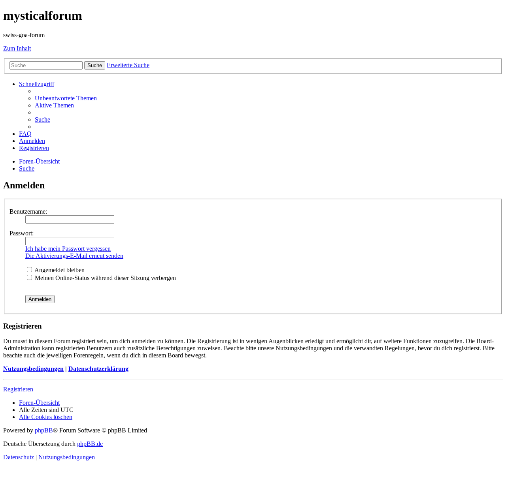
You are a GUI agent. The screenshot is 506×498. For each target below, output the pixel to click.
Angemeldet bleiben (59, 270)
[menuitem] (66, 98)
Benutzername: (28, 211)
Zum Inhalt (17, 48)
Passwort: (21, 233)
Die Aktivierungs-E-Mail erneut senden (74, 255)
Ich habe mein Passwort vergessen (68, 248)
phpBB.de (90, 443)
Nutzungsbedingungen (33, 368)
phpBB (44, 430)
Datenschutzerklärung (98, 368)
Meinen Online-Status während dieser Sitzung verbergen (104, 277)
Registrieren (18, 389)
